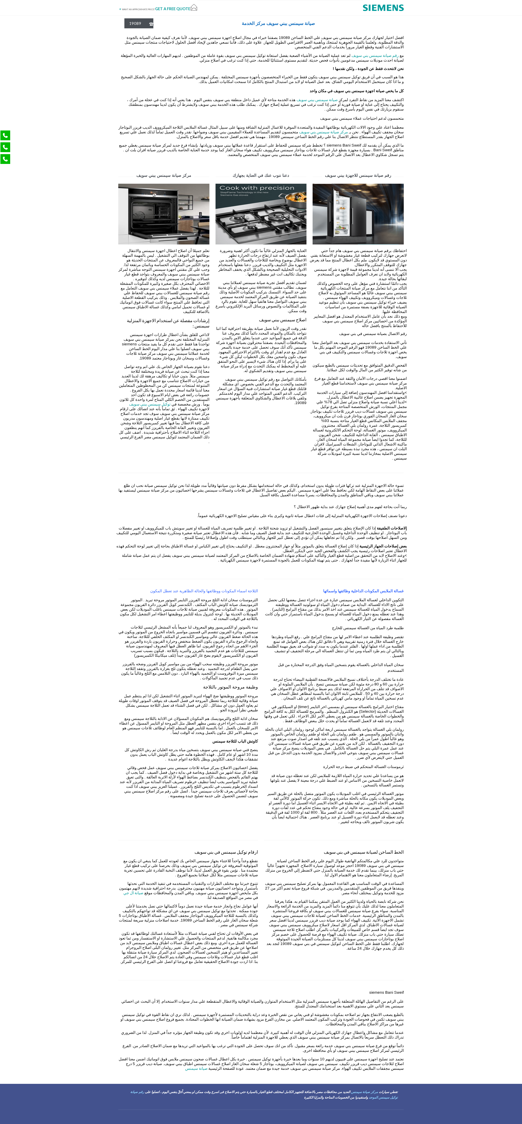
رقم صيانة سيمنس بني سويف (375, 55)
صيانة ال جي (133, 892)
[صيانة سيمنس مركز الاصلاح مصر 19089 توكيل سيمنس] (383, 7)
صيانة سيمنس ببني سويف (317, 99)
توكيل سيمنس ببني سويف (149, 404)
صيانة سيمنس (196, 1068)
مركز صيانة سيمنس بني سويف (323, 131)
